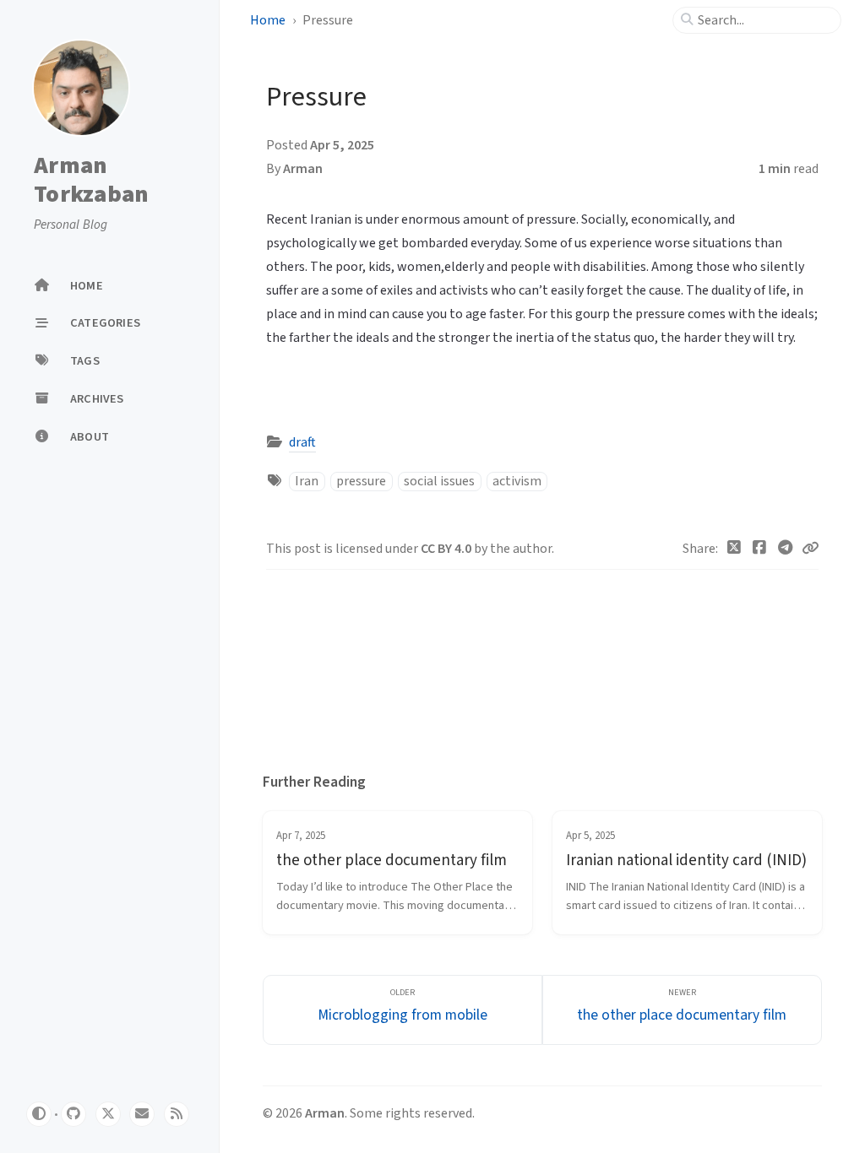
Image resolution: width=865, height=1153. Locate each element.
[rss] (176, 1114)
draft (302, 442)
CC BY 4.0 (447, 548)
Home (268, 20)
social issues (439, 481)
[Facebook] (760, 548)
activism (516, 481)
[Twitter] (734, 548)
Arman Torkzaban (91, 180)
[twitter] (108, 1114)
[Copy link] (810, 548)
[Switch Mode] (39, 1114)
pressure (361, 481)
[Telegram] (786, 548)
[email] (142, 1114)
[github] (73, 1114)
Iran (306, 481)
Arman (303, 169)
